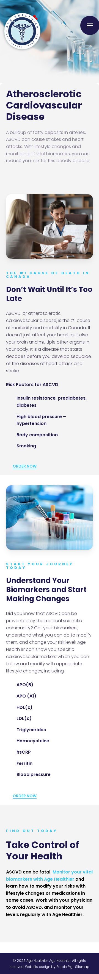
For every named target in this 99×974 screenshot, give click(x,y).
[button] (90, 25)
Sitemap (82, 966)
